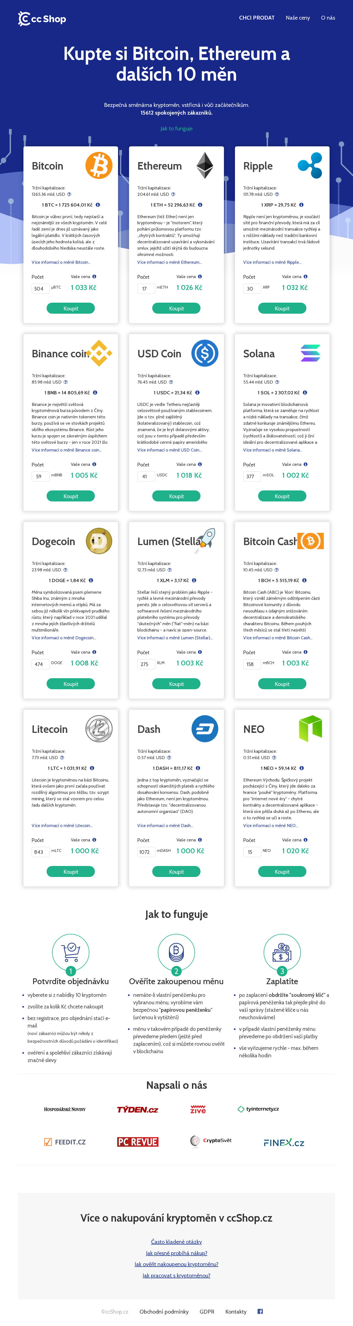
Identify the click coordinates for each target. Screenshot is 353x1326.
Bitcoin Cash (271, 541)
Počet (38, 277)
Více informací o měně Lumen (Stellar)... (175, 637)
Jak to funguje (176, 128)
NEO (253, 729)
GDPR (207, 1311)
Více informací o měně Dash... (165, 825)
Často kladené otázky (176, 1241)
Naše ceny (298, 17)
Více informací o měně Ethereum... (169, 262)
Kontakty (236, 1311)
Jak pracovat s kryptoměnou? (176, 1275)
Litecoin (50, 729)
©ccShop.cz (115, 1311)
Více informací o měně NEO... (270, 825)
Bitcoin (47, 165)
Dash (149, 729)
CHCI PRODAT (257, 17)
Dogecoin (53, 541)
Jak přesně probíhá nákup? (176, 1253)
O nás (328, 17)
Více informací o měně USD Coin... (169, 450)
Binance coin (61, 353)
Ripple (258, 165)
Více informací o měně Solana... (272, 450)
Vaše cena (81, 276)
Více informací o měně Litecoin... (62, 825)
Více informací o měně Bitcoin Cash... (277, 637)
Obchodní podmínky (164, 1311)
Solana (259, 353)
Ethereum (159, 165)
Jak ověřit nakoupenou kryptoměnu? (176, 1264)
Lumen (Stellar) (172, 541)
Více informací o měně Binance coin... (67, 450)
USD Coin (159, 353)
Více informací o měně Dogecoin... (64, 637)
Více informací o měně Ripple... (272, 262)
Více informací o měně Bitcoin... (61, 262)
